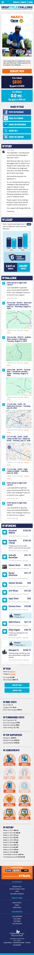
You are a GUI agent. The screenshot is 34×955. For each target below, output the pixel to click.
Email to (16, 118)
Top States (17, 921)
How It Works (17, 902)
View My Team (17, 685)
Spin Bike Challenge (17, 893)
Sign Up (16, 2)
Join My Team (17, 690)
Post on (16, 112)
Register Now (17, 886)
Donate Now (17, 71)
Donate (23, 2)
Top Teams (17, 918)
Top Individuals (17, 916)
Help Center (17, 907)
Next (30, 242)
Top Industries (17, 923)
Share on (17, 124)
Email (17, 870)
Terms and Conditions (17, 944)
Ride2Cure (11, 672)
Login (30, 2)
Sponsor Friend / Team (17, 889)
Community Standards (8, 942)
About (17, 905)
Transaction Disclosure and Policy (18, 942)
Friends (12, 674)
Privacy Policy (28, 942)
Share (10, 870)
